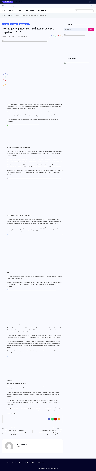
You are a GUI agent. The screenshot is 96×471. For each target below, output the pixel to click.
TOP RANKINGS (42, 11)
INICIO (3, 11)
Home (3, 15)
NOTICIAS (11, 11)
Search (90, 29)
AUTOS (19, 11)
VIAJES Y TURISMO (29, 11)
